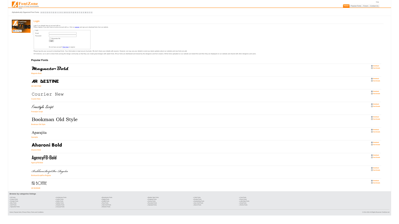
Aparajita (34, 137)
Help (377, 2)
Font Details (376, 68)
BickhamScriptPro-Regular (41, 175)
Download (376, 66)
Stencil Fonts (197, 205)
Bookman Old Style (38, 124)
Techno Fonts (243, 205)
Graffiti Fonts (105, 201)
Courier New (36, 99)
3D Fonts (12, 197)
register (77, 27)
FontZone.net (385, 212)
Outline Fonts (60, 203)
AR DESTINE (36, 86)
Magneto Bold (36, 73)
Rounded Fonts (152, 203)
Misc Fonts (13, 203)
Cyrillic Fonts (59, 199)
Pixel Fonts (105, 203)
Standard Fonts (152, 205)
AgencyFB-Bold (37, 163)
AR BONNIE (35, 188)
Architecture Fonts (61, 197)
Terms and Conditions (37, 212)
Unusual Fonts (60, 207)
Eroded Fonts (197, 199)
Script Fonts (243, 203)
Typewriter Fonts (15, 207)
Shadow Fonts (60, 205)
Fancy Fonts (243, 199)
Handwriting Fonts (199, 201)
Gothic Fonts (59, 201)
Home (11, 212)
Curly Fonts (243, 197)
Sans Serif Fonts (198, 203)
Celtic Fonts (197, 197)
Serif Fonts (13, 205)
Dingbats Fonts (152, 199)
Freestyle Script (37, 112)
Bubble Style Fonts (153, 197)
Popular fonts (17, 212)
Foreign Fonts (14, 201)
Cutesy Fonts (14, 199)
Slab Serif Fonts (106, 205)
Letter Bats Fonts (244, 201)
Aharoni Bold (36, 150)
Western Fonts (106, 207)
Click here (66, 47)
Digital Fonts (105, 199)
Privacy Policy (26, 212)
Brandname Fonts (107, 197)
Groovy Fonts (152, 201)
